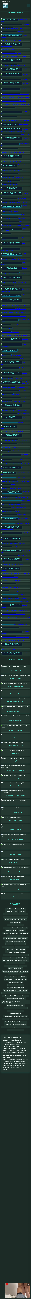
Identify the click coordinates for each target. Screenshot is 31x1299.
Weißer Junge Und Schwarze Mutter (12, 243)
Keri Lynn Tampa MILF (17, 1027)
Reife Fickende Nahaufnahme (11, 568)
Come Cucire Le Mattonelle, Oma (15, 1029)
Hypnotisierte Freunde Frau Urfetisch (12, 653)
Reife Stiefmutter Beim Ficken (11, 467)
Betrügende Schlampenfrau (11, 965)
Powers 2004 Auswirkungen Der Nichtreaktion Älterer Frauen (12, 128)
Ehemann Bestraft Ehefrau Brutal (15, 1010)
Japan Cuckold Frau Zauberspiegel (12, 188)
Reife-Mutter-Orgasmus (10, 124)
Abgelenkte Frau (6, 1027)
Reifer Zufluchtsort (22, 990)
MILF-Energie (17, 995)
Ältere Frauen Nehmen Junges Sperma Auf (15, 941)
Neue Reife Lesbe (22, 919)
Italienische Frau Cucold (19, 952)
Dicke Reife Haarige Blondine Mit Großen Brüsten (12, 69)
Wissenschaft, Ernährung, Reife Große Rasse (15, 1024)
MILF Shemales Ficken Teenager (12, 550)
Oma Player (22, 911)
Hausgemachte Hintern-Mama (16, 982)
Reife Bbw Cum (23, 965)
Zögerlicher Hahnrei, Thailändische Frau (12, 632)
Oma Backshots (8, 979)
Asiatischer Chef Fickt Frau (22, 946)
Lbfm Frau (26, 1027)
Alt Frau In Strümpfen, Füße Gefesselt (11, 993)
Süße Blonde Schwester (8, 1019)
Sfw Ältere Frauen (8, 914)
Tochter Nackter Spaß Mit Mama (12, 83)
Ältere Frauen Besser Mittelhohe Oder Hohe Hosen (15, 916)
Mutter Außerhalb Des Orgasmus (12, 362)
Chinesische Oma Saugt (11, 911)
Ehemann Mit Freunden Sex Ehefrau (12, 138)
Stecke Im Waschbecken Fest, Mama (12, 344)
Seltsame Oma (9, 949)
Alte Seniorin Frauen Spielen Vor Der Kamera (12, 156)
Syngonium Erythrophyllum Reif (12, 339)
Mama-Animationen (23, 938)
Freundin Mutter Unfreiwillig (21, 960)
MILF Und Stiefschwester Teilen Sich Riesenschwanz (12, 405)
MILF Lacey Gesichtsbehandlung (12, 417)
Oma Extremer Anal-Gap (10, 238)
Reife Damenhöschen (15, 922)
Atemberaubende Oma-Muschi (15, 985)
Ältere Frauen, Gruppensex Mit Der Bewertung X (12, 254)
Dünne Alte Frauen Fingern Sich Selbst (15, 963)
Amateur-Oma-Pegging (9, 350)
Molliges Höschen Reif (11, 930)
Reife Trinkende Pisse (15, 1013)
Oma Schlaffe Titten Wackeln (11, 206)
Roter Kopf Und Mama (9, 165)
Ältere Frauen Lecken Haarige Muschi (15, 1005)
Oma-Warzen (9, 952)
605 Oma (11, 974)
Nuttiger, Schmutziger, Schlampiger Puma (12, 74)
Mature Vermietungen (20, 944)
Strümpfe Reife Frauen (23, 957)
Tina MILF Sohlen (22, 976)
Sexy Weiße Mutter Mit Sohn (20, 914)
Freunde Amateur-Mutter (10, 368)
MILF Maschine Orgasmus (10, 320)
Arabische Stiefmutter (22, 927)
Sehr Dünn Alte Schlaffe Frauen (12, 300)
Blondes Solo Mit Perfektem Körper (15, 987)
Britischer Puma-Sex (9, 472)
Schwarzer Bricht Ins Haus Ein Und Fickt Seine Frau (15, 1016)
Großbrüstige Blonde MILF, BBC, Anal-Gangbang (12, 44)
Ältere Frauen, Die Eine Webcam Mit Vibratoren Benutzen (12, 644)
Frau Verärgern (25, 993)
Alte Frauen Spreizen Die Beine (10, 971)
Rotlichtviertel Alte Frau (8, 946)
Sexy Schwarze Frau (7, 995)
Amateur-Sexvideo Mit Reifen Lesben (12, 373)
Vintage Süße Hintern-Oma (11, 89)
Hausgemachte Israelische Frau (12, 60)
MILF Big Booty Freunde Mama (11, 295)
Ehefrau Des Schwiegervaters (12, 277)
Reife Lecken (25, 995)
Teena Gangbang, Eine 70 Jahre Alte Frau (12, 193)
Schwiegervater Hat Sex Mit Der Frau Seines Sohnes (15, 955)
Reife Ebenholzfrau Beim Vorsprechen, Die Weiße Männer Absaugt (12, 434)
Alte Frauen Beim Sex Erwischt (12, 35)
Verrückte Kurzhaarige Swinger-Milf (12, 492)
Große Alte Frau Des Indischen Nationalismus (15, 1021)
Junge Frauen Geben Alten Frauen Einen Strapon (12, 527)
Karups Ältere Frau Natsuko (11, 454)
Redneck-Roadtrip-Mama (9, 927)
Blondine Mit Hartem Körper (9, 938)
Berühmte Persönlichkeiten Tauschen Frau (15, 908)
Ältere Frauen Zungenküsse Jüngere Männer (12, 559)
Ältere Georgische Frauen (10, 976)
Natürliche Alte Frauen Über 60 (15, 968)
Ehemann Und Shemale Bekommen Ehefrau (12, 268)
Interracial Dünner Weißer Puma (10, 933)
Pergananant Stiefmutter (10, 990)
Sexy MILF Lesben (12, 936)
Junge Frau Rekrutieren (10, 518)
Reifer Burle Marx (24, 971)
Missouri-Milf (22, 930)
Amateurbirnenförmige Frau (9, 957)
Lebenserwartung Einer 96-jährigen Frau (15, 998)
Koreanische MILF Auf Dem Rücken (15, 925)
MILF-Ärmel (20, 936)
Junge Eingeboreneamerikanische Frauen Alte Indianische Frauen (12, 381)
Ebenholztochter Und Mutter (12, 112)
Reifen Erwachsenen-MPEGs (11, 248)
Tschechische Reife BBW (22, 1019)
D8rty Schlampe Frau (9, 426)
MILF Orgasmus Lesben (10, 919)
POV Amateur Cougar (8, 960)
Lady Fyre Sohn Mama (20, 949)
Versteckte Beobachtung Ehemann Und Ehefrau (12, 289)
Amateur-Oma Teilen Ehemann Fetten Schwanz (15, 1008)
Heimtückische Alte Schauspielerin (12, 532)
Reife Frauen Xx (18, 974)
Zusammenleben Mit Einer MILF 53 (12, 229)
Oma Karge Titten (24, 933)
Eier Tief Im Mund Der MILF (10, 19)
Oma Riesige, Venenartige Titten (12, 263)
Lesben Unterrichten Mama (20, 979)
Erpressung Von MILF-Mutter (11, 538)
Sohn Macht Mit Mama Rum (10, 144)
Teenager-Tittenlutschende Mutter (12, 605)
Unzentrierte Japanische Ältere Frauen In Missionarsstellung (11, 1002)
